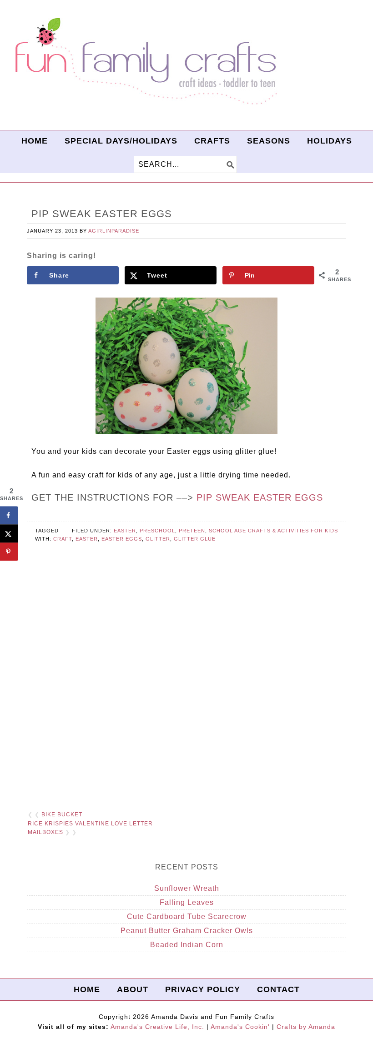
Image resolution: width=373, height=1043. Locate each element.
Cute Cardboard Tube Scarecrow (187, 916)
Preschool (157, 530)
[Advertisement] (186, 691)
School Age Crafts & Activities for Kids (273, 530)
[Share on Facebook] (9, 515)
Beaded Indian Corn (186, 945)
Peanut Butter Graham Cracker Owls (187, 930)
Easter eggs (121, 538)
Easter (125, 530)
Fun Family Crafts (144, 61)
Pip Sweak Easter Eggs (260, 497)
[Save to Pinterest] (9, 551)
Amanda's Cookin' (240, 1026)
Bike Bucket (61, 814)
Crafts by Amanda (306, 1026)
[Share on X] (9, 533)
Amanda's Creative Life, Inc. (157, 1026)
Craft (62, 538)
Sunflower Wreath (186, 888)
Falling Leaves (187, 902)
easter (87, 538)
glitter (158, 538)
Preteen (192, 530)
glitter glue (195, 538)
